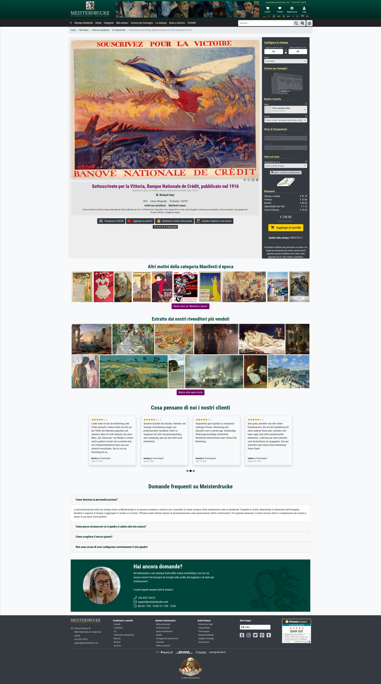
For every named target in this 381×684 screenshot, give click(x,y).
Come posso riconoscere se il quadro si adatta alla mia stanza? (111, 526)
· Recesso (117, 638)
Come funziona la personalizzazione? (97, 499)
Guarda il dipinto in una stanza (215, 221)
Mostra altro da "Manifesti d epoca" (190, 306)
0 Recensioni (171, 227)
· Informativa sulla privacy (123, 635)
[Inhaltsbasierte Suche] (302, 23)
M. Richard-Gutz (119, 30)
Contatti (191, 22)
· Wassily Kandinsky (205, 635)
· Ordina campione (162, 645)
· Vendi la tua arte (162, 628)
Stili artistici (122, 22)
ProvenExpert (103, 458)
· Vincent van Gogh (205, 624)
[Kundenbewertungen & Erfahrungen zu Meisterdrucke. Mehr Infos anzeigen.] (296, 630)
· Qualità (158, 635)
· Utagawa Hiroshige (205, 638)
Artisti (98, 22)
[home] (70, 23)
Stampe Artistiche (83, 22)
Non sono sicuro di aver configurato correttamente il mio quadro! (112, 547)
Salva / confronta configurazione (286, 172)
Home (73, 30)
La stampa (161, 22)
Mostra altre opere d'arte (191, 392)
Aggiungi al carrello (287, 227)
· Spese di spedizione (163, 631)
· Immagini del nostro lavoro (166, 638)
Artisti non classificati (100, 30)
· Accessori (159, 642)
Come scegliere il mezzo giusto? (94, 536)
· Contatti (116, 624)
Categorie (109, 22)
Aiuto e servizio (177, 22)
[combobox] (285, 61)
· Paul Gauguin (203, 631)
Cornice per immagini (142, 22)
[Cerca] (296, 23)
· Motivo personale (162, 624)
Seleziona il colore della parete (176, 221)
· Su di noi (117, 645)
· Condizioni (117, 628)
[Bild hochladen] (309, 23)
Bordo (266, 57)
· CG (114, 631)
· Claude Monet (203, 628)
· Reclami (116, 642)
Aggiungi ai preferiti (141, 221)
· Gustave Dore (203, 642)
